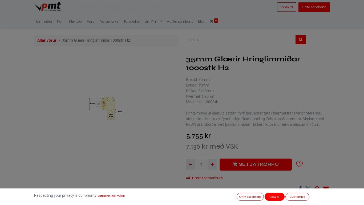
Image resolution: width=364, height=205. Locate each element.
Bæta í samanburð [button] (207, 178)
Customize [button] (297, 197)
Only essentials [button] (250, 197)
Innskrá (287, 7)
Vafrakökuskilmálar (111, 196)
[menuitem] (44, 21)
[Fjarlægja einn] (190, 164)
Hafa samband (314, 7)
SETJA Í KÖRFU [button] (259, 164)
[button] (299, 164)
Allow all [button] (274, 197)
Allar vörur (46, 40)
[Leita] (301, 39)
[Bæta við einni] (212, 164)
